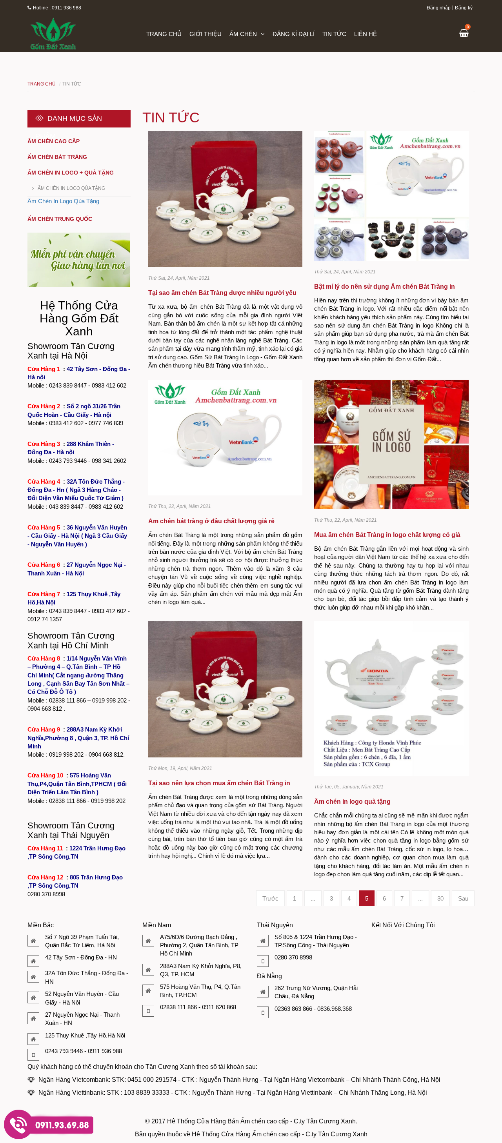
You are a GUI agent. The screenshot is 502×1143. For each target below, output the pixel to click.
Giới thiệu (205, 34)
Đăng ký (464, 7)
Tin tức (334, 34)
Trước (270, 898)
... (313, 898)
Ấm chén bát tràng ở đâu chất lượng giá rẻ (211, 521)
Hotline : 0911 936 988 (57, 8)
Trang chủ (164, 34)
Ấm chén (243, 34)
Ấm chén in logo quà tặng (352, 801)
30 (440, 898)
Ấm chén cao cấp (53, 141)
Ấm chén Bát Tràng (57, 157)
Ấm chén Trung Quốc (59, 219)
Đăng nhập (439, 7)
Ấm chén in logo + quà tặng (70, 172)
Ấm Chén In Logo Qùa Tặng (71, 188)
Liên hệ (365, 34)
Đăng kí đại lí (294, 34)
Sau (463, 898)
